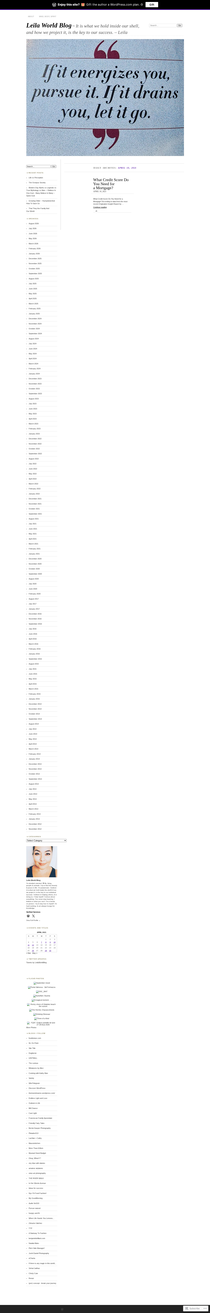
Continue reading (100, 208)
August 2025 (34, 279)
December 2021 (35, 499)
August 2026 (34, 224)
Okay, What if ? (35, 1158)
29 (46, 950)
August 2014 (34, 724)
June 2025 (33, 289)
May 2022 (33, 474)
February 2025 (35, 309)
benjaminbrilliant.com (37, 1238)
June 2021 (33, 529)
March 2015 (33, 689)
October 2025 (34, 269)
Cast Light (33, 1113)
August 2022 (34, 459)
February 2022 (35, 489)
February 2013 (35, 814)
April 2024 (33, 359)
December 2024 (35, 319)
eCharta (32, 1258)
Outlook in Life (34, 1103)
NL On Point (33, 1043)
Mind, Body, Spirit (47, 16)
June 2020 (33, 589)
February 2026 (35, 249)
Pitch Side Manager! (37, 1248)
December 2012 (35, 824)
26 (33, 950)
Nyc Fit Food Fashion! (37, 1193)
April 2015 (33, 684)
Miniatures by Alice (36, 1068)
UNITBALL (33, 1058)
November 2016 (35, 619)
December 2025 (35, 259)
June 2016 (33, 634)
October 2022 (34, 449)
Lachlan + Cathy (35, 1138)
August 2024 (34, 339)
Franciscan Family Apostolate (40, 1118)
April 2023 (33, 419)
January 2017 (34, 609)
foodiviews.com (35, 1038)
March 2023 (33, 424)
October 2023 (34, 389)
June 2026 (33, 234)
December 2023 (35, 379)
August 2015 (34, 664)
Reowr (31, 1278)
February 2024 (35, 369)
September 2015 (35, 659)
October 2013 (34, 774)
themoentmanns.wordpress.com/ (42, 1093)
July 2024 (32, 344)
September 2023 (35, 394)
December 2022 (35, 439)
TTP (30, 1228)
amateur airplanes (36, 1168)
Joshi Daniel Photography (39, 1253)
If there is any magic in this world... (42, 1263)
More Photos (31, 1027)
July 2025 (32, 284)
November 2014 (35, 709)
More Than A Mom (36, 1148)
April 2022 (33, 479)
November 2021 (35, 504)
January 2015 (34, 699)
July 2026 (32, 228)
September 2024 (35, 334)
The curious (33, 1063)
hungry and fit (34, 1213)
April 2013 (33, 804)
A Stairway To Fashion (37, 1233)
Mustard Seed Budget (37, 1153)
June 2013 (33, 794)
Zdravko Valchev (35, 1223)
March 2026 (33, 244)
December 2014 (35, 704)
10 (55, 942)
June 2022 (33, 469)
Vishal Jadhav (34, 1268)
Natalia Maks (34, 1243)
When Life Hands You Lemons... (41, 1218)
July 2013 (32, 789)
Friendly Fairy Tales (36, 1123)
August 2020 (34, 579)
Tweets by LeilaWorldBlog (36, 962)
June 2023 (33, 409)
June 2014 (33, 734)
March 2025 (33, 304)
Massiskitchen (34, 1143)
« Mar (28, 953)
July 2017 (32, 604)
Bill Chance (33, 1108)
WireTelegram (34, 1083)
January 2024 (34, 374)
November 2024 (35, 324)
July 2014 (32, 729)
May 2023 (33, 414)
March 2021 (33, 544)
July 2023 (32, 404)
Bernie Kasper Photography (40, 1128)
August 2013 (34, 784)
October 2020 (34, 569)
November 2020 (35, 564)
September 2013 (35, 779)
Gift (151, 4)
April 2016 (33, 639)
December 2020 (35, 559)
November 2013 (35, 769)
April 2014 (33, 744)
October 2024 (34, 329)
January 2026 (34, 254)
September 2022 (35, 454)
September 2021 (35, 514)
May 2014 (33, 739)
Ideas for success (36, 1188)
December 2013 (35, 764)
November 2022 (35, 444)
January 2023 (34, 434)
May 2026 (33, 238)
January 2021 (34, 554)
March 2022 (33, 484)
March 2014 (33, 749)
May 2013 (33, 799)
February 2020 (35, 594)
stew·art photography (37, 1173)
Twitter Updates (37, 959)
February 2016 (35, 649)
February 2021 (35, 549)
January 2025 (34, 314)
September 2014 (35, 719)
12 (33, 945)
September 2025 (35, 274)
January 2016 (34, 654)
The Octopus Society (37, 183)
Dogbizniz (33, 1053)
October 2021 (34, 509)
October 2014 (34, 714)
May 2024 (33, 354)
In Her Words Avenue (37, 1183)
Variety (31, 1078)
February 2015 (35, 694)
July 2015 (32, 669)
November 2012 (35, 829)
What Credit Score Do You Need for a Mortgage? (111, 183)
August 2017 (34, 599)
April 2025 (33, 299)
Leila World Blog (49, 25)
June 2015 (33, 674)
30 (50, 950)
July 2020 (32, 584)
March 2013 (33, 809)
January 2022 (34, 494)
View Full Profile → (33, 920)
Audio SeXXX (34, 1203)
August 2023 (34, 399)
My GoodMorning (35, 1198)
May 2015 (33, 679)
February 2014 (35, 754)
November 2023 (35, 384)
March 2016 (33, 644)
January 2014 (34, 759)
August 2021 (34, 519)
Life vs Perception (36, 178)
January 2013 (34, 819)
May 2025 (33, 294)
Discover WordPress (37, 1088)
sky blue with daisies (37, 1163)
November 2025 (35, 263)
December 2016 (35, 614)
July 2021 (32, 524)
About (31, 16)
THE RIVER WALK (36, 1178)
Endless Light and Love (38, 1098)
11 (29, 945)
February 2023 (35, 429)
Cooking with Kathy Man (38, 1073)
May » (34, 953)
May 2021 (33, 534)
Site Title (32, 1048)
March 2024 (33, 364)
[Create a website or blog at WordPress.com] (62, 1309)
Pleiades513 (33, 1133)
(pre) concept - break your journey (42, 1283)
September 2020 (35, 574)
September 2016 (35, 624)
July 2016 (32, 629)
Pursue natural (34, 1208)
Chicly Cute (33, 1273)
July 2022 (32, 464)
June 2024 (33, 349)
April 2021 (33, 539)
